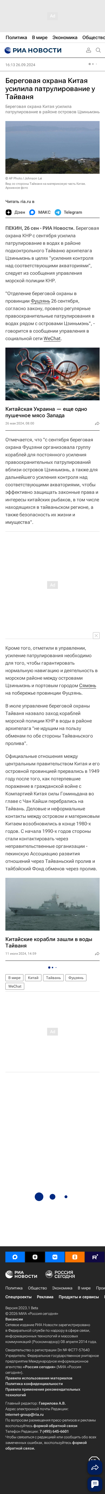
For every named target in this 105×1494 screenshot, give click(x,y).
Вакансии (14, 1319)
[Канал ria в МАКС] (15, 1257)
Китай (33, 978)
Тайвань (53, 978)
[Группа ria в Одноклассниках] (75, 1257)
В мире (14, 978)
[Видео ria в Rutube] (94, 1257)
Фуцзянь (40, 301)
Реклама (45, 1296)
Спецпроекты (18, 1296)
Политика (14, 1288)
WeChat (52, 338)
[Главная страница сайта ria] (32, 50)
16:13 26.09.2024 (20, 65)
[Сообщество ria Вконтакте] (55, 1257)
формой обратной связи (55, 1426)
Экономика (62, 1288)
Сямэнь (87, 685)
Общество (37, 1288)
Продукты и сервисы (79, 1296)
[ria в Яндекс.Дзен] (35, 1257)
